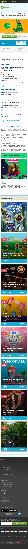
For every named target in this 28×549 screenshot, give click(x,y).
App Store (5, 510)
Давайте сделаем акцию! (7, 474)
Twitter (6, 501)
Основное (4, 55)
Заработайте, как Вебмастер (8, 476)
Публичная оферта (6, 486)
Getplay (11, 68)
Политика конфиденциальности (9, 488)
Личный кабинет (26, 1)
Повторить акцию (9, 36)
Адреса (11, 55)
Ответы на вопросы (6, 469)
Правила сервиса (6, 467)
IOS (21, 59)
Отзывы (17, 55)
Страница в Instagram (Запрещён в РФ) (11, 85)
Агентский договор (6, 482)
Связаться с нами (5, 495)
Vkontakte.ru (4, 501)
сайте (13, 94)
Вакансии (4, 465)
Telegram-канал (6, 86)
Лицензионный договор (7, 484)
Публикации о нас (6, 464)
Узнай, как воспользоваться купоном (12, 121)
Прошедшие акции (6, 477)
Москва (14, 1)
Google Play (13, 510)
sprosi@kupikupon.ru (6, 493)
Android (3, 60)
